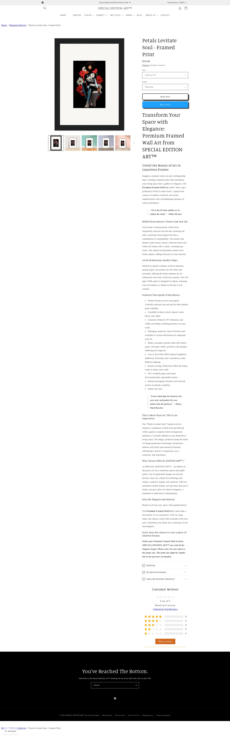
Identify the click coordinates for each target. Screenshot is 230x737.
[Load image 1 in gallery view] (56, 143)
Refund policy (107, 715)
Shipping (145, 65)
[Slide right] (134, 143)
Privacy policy (120, 715)
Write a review (165, 641)
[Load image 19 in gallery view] (106, 143)
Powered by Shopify (92, 715)
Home (4, 25)
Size (144, 70)
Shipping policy (148, 715)
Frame (144, 82)
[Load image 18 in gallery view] (89, 143)
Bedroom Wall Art (17, 25)
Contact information (163, 715)
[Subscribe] (136, 685)
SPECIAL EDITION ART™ (75, 715)
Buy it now (165, 104)
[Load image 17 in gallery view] (72, 143)
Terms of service (133, 715)
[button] (45, 8)
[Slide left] (45, 143)
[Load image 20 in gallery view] (122, 143)
